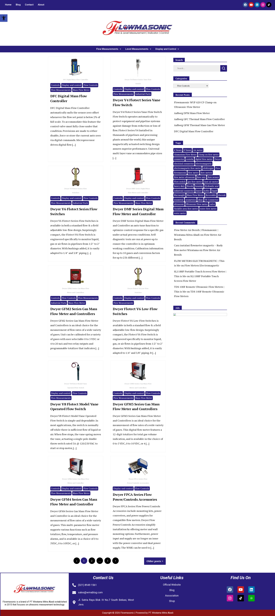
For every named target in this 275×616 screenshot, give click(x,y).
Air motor (198, 150)
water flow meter (208, 208)
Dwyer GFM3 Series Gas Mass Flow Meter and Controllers (136, 406)
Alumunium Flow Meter (185, 154)
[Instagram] (263, 4)
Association (172, 595)
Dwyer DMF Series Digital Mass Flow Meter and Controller (138, 211)
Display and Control (165, 49)
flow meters (206, 172)
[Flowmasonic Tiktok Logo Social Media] (268, 4)
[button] (3, 18)
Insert (199, 190)
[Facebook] (245, 4)
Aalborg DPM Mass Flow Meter (192, 113)
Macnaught (179, 195)
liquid (214, 190)
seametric (178, 199)
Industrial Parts (143, 94)
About (41, 4)
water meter (180, 213)
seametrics (190, 199)
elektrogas (208, 168)
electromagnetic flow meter (187, 168)
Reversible (211, 195)
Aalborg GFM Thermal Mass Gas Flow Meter (199, 125)
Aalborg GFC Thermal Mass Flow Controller (199, 119)
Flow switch (180, 181)
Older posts (154, 561)
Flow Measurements (107, 49)
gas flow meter (195, 181)
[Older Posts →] (115, 560)
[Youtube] (251, 4)
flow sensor (213, 177)
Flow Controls (91, 85)
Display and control (71, 85)
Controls (55, 85)
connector (179, 159)
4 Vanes (178, 150)
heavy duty (179, 186)
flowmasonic (180, 172)
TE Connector (211, 199)
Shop (172, 601)
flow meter (193, 172)
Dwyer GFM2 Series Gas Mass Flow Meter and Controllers (73, 311)
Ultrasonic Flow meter (197, 204)
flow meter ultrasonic (184, 177)
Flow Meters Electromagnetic (201, 265)
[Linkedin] (257, 4)
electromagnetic (204, 163)
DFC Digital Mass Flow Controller (193, 131)
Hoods (190, 186)
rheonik (222, 195)
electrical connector (184, 163)
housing (199, 186)
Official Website (172, 584)
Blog (18, 4)
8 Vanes (187, 150)
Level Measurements (136, 49)
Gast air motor (211, 181)
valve (212, 204)
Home (8, 4)
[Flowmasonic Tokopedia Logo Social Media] (251, 598)
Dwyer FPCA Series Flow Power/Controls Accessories (135, 497)
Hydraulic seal (212, 186)
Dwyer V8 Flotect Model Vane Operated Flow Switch (74, 406)
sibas (200, 199)
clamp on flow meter (209, 154)
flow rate (201, 177)
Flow (217, 168)
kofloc (207, 190)
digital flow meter (204, 159)
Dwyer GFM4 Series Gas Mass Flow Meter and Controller (73, 502)
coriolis (189, 159)
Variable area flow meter (186, 208)
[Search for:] (196, 68)
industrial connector (184, 190)
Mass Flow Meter (81, 90)
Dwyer (218, 159)
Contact (29, 4)
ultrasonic (179, 204)
